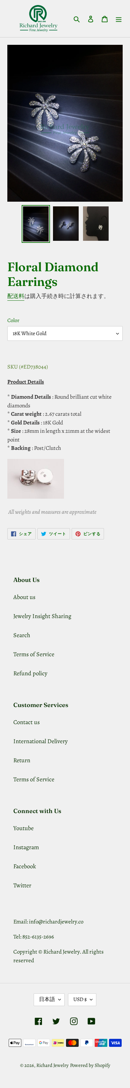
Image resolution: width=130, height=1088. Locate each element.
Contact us (26, 722)
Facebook (24, 866)
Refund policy (30, 673)
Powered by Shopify (90, 1065)
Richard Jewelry (52, 1065)
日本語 (47, 999)
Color (13, 320)
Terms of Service (33, 654)
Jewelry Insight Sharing (42, 616)
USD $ (80, 999)
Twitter (22, 885)
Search (21, 635)
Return (21, 760)
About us (24, 597)
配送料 (15, 296)
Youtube (23, 828)
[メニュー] (119, 18)
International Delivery (40, 741)
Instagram (26, 847)
